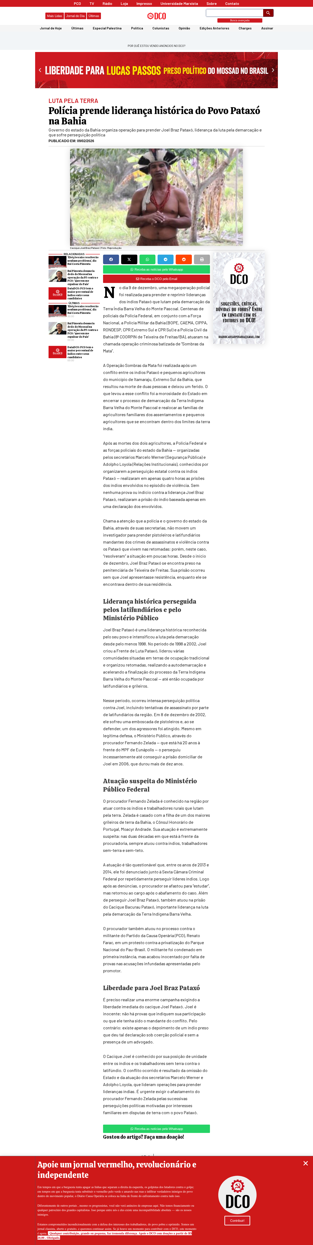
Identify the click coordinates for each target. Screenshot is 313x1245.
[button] (306, 1163)
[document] (156, 622)
